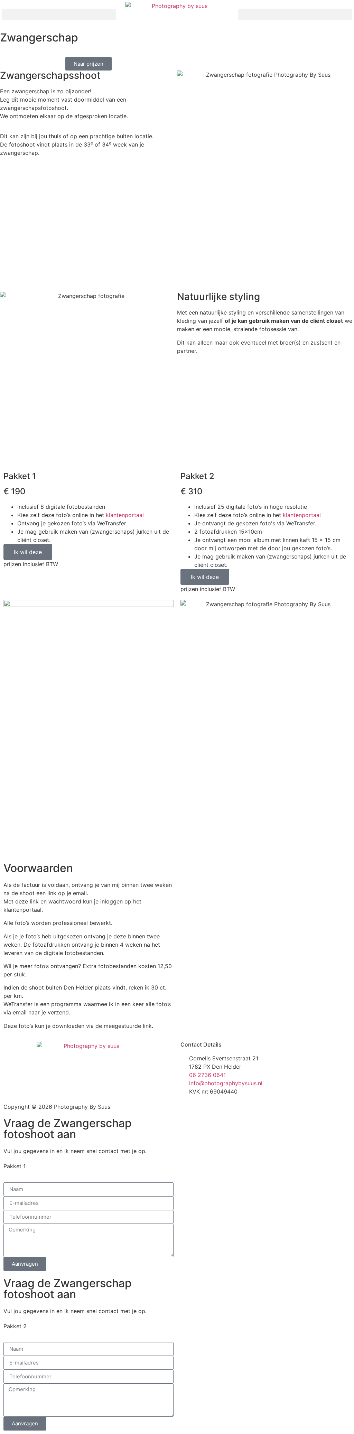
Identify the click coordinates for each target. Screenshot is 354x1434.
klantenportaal (125, 515)
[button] (59, 14)
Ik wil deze (28, 552)
